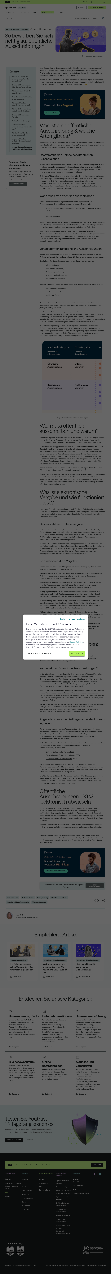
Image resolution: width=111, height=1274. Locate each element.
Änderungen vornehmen (39, 653)
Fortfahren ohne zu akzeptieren (72, 619)
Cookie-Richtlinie (76, 641)
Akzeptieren (77, 653)
